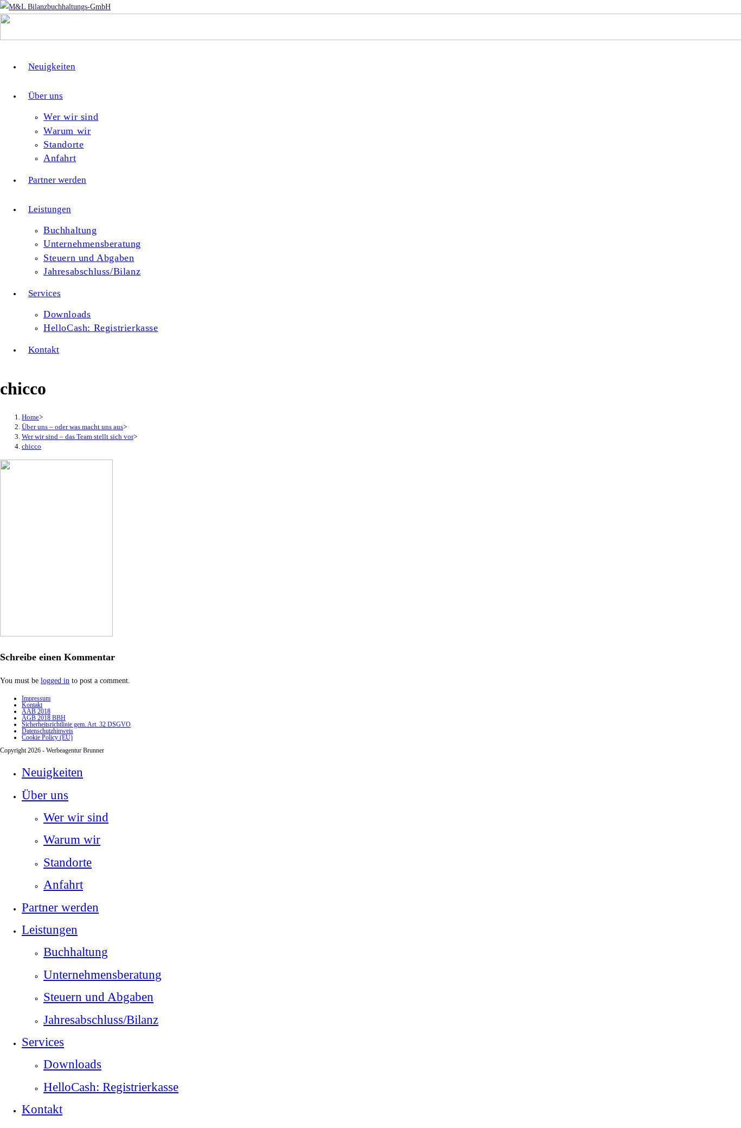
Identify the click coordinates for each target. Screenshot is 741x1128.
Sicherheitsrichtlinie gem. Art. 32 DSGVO (76, 724)
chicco (31, 446)
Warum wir (71, 839)
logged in (55, 681)
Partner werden (60, 907)
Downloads (72, 1064)
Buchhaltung (75, 952)
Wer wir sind (75, 817)
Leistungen (50, 929)
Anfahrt (63, 884)
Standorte (67, 862)
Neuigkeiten (52, 772)
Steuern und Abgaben (98, 997)
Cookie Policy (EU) (47, 737)
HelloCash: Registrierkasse (110, 1087)
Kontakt (32, 705)
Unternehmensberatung (102, 975)
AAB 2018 (36, 711)
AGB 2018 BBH (44, 718)
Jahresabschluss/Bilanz (100, 1020)
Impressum (36, 698)
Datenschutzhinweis (47, 731)
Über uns (45, 795)
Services (43, 1042)
